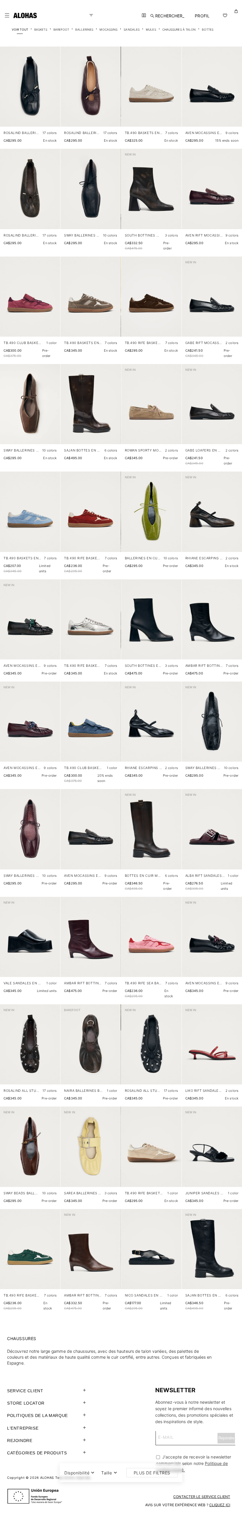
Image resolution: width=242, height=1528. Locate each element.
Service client (25, 1390)
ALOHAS (47, 1478)
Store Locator (26, 1403)
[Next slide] (52, 91)
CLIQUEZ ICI (219, 1505)
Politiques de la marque (37, 1415)
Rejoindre (19, 1440)
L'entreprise (22, 1428)
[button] (7, 15)
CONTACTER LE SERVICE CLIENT (201, 1496)
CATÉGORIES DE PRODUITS (37, 1453)
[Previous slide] (7, 91)
